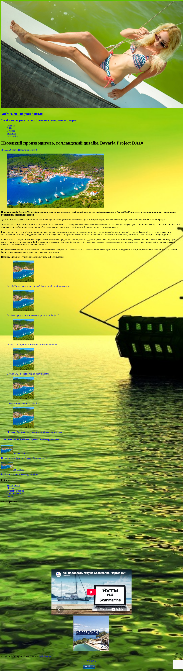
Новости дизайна (26, 150)
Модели (11, 488)
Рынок (10, 496)
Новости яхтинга (15, 493)
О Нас (10, 128)
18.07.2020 (6, 150)
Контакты (11, 133)
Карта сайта (12, 136)
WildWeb (91, 661)
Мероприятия (13, 485)
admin (15, 150)
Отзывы (11, 131)
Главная (11, 125)
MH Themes (45, 656)
